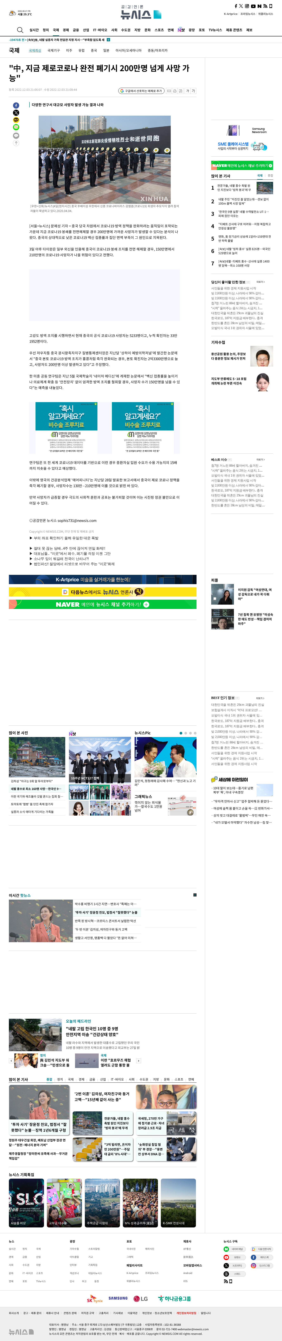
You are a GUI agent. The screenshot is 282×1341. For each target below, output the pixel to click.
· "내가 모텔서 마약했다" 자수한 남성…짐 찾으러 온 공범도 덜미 (242, 822)
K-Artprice (231, 14)
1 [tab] (181, 733)
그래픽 (130, 1257)
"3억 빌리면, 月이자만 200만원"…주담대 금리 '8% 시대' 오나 (117, 1149)
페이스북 (264, 1257)
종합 (49, 1079)
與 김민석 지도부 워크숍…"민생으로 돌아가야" (55, 1065)
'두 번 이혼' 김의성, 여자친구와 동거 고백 (101, 929)
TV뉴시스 (215, 29)
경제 (66, 29)
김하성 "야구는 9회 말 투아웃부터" (32, 781)
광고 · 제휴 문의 (32, 1313)
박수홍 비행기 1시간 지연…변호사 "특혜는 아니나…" (107, 904)
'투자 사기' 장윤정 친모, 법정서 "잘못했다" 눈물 (106, 912)
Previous (11, 1060)
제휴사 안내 (52, 1313)
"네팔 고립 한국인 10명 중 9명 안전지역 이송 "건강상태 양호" (92, 1031)
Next (138, 1060)
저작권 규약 (87, 1313)
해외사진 (149, 1249)
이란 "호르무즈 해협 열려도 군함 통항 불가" (116, 1065)
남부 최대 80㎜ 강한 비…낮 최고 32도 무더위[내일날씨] (51, 40)
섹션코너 (74, 1273)
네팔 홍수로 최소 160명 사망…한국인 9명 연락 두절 (38, 789)
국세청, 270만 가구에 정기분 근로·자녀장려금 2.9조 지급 (151, 1123)
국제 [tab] (260, 175)
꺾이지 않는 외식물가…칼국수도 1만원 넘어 (148, 806)
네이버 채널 (237, 1249)
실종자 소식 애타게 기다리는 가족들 (32, 812)
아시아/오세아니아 (129, 50)
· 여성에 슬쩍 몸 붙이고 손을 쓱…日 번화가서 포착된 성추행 (242, 808)
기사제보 (118, 1313)
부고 (84, 1281)
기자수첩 (218, 342)
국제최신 (35, 50)
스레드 (237, 1274)
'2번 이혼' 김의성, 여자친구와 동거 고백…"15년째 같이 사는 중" (102, 1096)
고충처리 (104, 1313)
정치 (46, 29)
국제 (56, 29)
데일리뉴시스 (95, 1273)
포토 (202, 29)
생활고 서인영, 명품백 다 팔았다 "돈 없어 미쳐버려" (107, 938)
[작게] (188, 91)
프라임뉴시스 (248, 14)
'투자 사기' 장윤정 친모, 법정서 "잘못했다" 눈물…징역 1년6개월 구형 (39, 1127)
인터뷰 (73, 1265)
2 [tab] (185, 733)
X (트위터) (237, 1265)
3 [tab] (190, 733)
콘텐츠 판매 (70, 1313)
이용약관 (132, 1313)
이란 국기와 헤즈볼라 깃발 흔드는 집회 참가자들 (38, 796)
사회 (114, 29)
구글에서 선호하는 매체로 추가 (143, 91)
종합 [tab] (270, 175)
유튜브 (237, 1257)
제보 (249, 29)
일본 (106, 50)
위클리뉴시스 (265, 14)
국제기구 (53, 50)
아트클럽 (74, 1257)
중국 (94, 50)
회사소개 (14, 1313)
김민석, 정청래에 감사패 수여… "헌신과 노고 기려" (165, 783)
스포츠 (159, 29)
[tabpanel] (166, 763)
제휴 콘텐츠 (234, 29)
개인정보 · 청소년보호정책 (157, 1313)
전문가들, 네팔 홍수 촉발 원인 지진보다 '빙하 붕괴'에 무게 (117, 1123)
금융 (76, 29)
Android (187, 1273)
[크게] (194, 91)
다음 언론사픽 (264, 1249)
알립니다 (206, 1313)
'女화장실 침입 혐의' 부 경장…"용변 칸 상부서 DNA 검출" (150, 1149)
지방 (137, 29)
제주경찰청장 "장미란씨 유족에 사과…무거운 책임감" (38, 1156)
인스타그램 (264, 1265)
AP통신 (187, 1249)
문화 (148, 29)
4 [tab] (195, 733)
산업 (86, 29)
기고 (90, 1257)
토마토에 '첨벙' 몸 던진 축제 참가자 (32, 804)
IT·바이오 (100, 29)
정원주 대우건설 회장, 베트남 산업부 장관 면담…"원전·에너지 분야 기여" (37, 1142)
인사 (72, 1281)
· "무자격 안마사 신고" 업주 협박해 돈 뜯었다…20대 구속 (242, 801)
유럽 (81, 50)
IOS (185, 1281)
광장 (192, 29)
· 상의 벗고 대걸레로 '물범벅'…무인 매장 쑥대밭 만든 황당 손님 (242, 815)
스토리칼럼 (94, 1249)
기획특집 (92, 1265)
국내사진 (131, 1249)
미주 (69, 50)
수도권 (125, 29)
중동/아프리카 (158, 50)
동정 (96, 1281)
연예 (171, 29)
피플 (214, 580)
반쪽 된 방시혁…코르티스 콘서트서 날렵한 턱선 (105, 921)
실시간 (34, 29)
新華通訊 (188, 1257)
